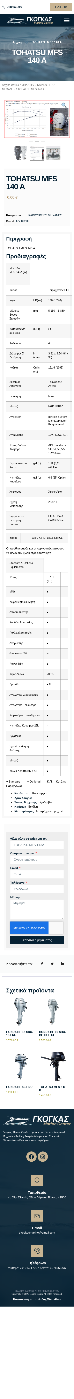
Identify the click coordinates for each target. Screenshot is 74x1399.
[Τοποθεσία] (37, 1180)
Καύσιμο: (21, 806)
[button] (66, 20)
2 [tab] (37, 143)
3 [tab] (43, 143)
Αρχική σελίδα (10, 84)
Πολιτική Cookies (24, 1290)
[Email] (37, 1216)
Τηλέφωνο (17, 882)
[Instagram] (43, 1156)
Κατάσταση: (22, 793)
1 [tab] (31, 143)
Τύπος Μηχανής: (26, 802)
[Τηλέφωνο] (37, 1251)
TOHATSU (22, 221)
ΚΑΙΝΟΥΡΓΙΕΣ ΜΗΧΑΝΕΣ (45, 215)
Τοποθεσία (37, 1193)
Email (14, 868)
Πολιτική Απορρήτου (47, 1290)
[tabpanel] (37, 119)
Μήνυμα (16, 897)
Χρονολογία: (23, 797)
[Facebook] (31, 1156)
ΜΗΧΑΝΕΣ (28, 84)
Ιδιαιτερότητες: (24, 811)
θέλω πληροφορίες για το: (28, 838)
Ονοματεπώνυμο (22, 853)
